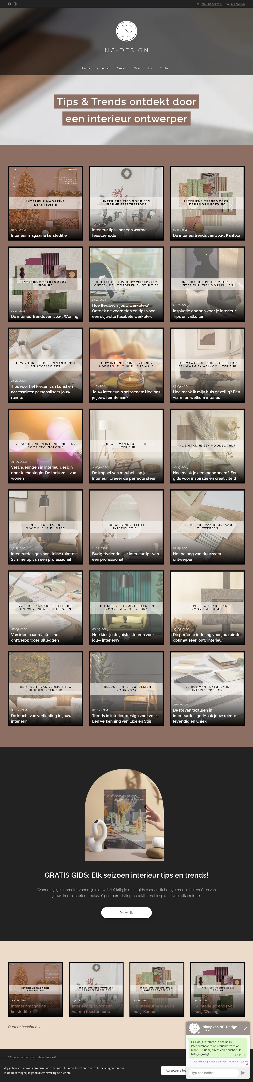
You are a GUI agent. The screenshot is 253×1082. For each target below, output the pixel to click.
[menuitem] (88, 68)
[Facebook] (9, 4)
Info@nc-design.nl (211, 4)
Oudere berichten (22, 1026)
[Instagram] (15, 4)
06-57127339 (237, 4)
